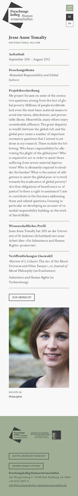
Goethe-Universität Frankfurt (29, 455)
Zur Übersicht (21, 297)
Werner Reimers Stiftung (26, 465)
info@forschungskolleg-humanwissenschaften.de (38, 485)
